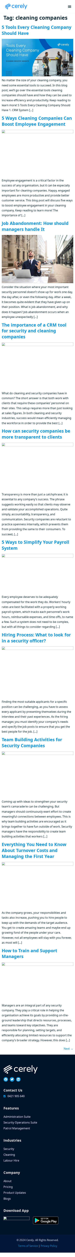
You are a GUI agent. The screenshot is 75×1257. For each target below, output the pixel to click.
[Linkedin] (18, 1079)
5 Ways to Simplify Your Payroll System (35, 545)
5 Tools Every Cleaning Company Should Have (36, 30)
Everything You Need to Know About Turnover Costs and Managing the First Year (34, 850)
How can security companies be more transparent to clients (36, 434)
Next (68, 1049)
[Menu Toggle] (69, 6)
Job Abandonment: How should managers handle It (35, 226)
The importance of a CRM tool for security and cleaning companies (34, 331)
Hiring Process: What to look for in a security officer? (36, 638)
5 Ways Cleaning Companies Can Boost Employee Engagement (37, 121)
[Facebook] (5, 1079)
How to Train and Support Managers (29, 953)
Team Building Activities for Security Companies (32, 742)
